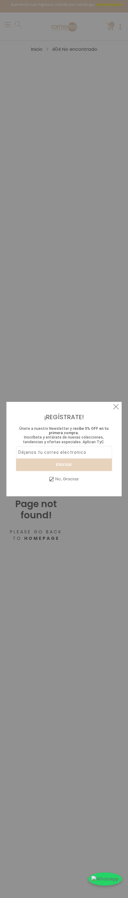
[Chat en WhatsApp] (105, 879)
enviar (64, 465)
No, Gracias (67, 479)
